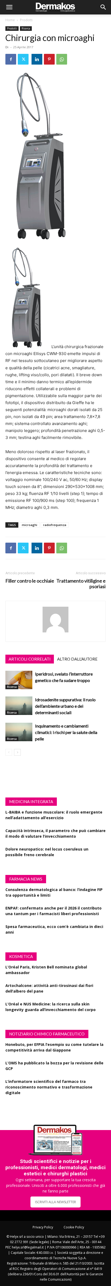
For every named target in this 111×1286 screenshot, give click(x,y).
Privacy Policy (43, 1227)
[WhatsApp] (61, 59)
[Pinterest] (49, 59)
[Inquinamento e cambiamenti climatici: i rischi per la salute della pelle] (18, 732)
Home (10, 20)
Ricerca (26, 28)
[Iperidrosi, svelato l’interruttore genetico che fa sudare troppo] (18, 680)
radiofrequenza (54, 525)
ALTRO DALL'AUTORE (77, 659)
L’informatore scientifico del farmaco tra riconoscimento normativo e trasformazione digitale (48, 1087)
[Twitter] (23, 59)
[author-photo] (55, 632)
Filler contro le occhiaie (29, 581)
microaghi (29, 525)
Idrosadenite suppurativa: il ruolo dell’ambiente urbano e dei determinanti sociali (65, 706)
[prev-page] (8, 752)
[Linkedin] (37, 59)
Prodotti (26, 20)
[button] (9, 7)
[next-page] (17, 752)
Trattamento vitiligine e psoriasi (81, 583)
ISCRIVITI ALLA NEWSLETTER (55, 1202)
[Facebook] (10, 59)
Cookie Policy (74, 1227)
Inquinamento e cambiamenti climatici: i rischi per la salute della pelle (66, 732)
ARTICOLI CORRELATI (30, 659)
